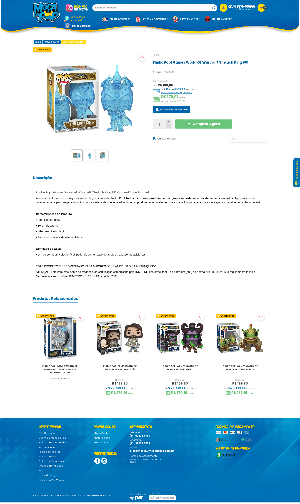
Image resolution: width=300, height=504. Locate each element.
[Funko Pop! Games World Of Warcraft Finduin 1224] (240, 355)
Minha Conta (101, 433)
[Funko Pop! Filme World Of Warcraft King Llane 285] (120, 355)
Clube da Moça (47, 475)
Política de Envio (48, 456)
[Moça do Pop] (47, 12)
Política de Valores (49, 451)
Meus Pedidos (102, 437)
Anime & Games (52, 42)
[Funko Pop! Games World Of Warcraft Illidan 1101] (180, 355)
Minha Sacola (101, 442)
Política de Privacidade (52, 461)
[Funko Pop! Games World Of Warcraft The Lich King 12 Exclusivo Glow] (60, 355)
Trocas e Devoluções (51, 466)
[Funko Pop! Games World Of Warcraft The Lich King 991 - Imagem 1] (77, 155)
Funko (156, 54)
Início (38, 42)
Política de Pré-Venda (51, 480)
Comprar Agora (206, 123)
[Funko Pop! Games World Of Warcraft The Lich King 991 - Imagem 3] (103, 155)
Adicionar (62, 387)
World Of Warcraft (74, 42)
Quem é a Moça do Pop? (53, 437)
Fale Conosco (47, 433)
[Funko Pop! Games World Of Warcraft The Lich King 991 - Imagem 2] (90, 155)
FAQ (41, 470)
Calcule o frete (166, 138)
